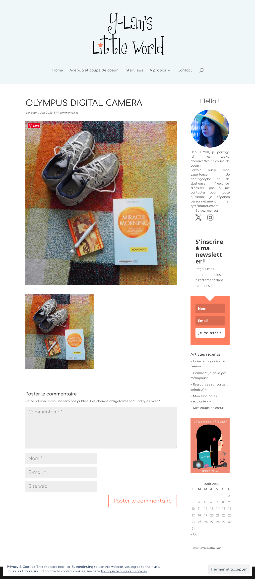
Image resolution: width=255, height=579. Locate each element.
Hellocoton (215, 548)
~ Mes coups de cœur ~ (208, 408)
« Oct (195, 534)
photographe (201, 179)
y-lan (34, 112)
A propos (158, 70)
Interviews (134, 70)
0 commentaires (67, 112)
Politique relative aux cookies (124, 571)
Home (57, 70)
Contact (185, 70)
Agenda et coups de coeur (93, 70)
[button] (59, 331)
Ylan (204, 548)
